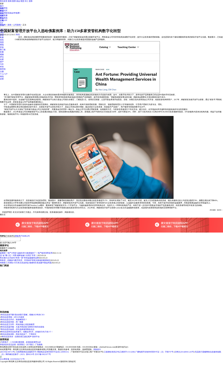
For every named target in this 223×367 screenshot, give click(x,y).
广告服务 (39, 345)
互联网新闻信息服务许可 (26, 352)
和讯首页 (3, 1)
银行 (2, 6)
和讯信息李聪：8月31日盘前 (12, 317)
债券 (31, 1)
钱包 (2, 76)
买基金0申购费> (14, 13)
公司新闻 (17, 25)
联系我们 (21, 345)
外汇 (26, 1)
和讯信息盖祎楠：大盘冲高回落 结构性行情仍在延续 (22, 327)
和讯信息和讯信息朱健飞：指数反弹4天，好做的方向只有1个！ (27, 332)
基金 (18, 1)
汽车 (2, 64)
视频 (2, 54)
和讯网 (3, 25)
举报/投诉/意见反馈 (8, 345)
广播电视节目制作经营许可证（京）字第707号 (154, 352)
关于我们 (30, 345)
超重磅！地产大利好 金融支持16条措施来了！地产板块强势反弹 (26, 253)
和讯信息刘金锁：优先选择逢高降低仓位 (17, 329)
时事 (2, 52)
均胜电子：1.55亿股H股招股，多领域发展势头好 (21, 342)
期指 (2, 45)
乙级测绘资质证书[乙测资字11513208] (119, 352)
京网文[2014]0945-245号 (184, 352)
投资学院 (3, 8)
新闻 (10, 1)
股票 (14, 1)
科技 (2, 67)
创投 (2, 40)
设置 (2, 79)
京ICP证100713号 (8, 352)
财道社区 (3, 11)
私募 (2, 37)
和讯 (18, 35)
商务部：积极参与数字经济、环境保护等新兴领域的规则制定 (25, 260)
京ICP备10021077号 (43, 354)
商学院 (3, 69)
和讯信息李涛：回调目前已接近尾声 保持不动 (20, 337)
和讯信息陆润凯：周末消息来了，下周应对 (18, 334)
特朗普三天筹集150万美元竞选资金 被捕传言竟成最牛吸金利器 (26, 263)
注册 (2, 72)
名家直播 (3, 15)
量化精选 (3, 18)
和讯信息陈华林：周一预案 (12, 322)
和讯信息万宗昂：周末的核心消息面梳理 (17, 324)
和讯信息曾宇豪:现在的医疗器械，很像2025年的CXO (22, 315)
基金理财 (3, 13)
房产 (2, 62)
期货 (22, 1)
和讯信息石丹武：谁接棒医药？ (14, 320)
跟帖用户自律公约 (22, 236)
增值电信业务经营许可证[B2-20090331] (53, 352)
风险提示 (97, 349)
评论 (2, 57)
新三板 (3, 50)
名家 (2, 59)
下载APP (3, 20)
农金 (2, 47)
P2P (1, 23)
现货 (2, 42)
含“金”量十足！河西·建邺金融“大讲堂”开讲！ (18, 255)
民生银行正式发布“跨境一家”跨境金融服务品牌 (19, 258)
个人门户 (3, 74)
